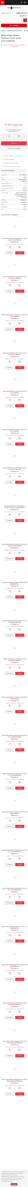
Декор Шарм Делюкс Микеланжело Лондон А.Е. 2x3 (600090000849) (14, 736)
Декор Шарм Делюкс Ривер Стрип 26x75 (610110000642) (14, 392)
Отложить (10, 253)
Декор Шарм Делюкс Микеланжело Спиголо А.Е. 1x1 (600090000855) (15, 851)
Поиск (25, 20)
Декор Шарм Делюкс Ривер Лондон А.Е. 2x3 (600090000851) (14, 812)
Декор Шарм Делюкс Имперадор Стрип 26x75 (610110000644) (14, 468)
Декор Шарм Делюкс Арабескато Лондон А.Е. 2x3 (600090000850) (15, 774)
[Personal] (21, 2)
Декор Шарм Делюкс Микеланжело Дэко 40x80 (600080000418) (14, 1003)
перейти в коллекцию (14, 148)
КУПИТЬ (20, 253)
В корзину (14, 143)
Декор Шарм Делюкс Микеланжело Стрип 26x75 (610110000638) (14, 239)
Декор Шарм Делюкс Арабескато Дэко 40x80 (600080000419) (15, 965)
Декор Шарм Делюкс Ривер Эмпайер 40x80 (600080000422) (14, 583)
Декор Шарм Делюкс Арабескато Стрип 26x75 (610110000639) (14, 277)
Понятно (14, 1184)
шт (14, 139)
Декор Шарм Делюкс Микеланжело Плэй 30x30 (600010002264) (15, 621)
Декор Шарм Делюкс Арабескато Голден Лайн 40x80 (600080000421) (14, 1042)
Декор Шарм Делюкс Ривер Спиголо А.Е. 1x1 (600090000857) (15, 927)
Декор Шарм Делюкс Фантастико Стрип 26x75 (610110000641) (14, 353)
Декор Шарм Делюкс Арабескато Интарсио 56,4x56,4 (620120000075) (14, 545)
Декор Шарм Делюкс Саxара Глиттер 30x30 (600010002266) (14, 698)
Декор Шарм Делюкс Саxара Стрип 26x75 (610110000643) (15, 430)
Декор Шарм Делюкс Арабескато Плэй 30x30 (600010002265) (15, 659)
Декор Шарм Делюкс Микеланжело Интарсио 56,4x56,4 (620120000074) (14, 506)
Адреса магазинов (6, 13)
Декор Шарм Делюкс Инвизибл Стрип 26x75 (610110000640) (14, 315)
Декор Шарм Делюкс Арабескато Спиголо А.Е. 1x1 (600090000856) (14, 889)
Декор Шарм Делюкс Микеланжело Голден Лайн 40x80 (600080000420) (14, 1080)
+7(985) (21, 13)
